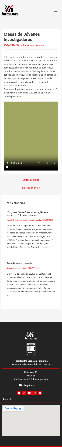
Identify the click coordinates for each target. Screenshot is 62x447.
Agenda (10, 220)
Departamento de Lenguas (30, 45)
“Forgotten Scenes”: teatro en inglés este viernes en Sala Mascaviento (27, 213)
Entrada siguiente (31, 187)
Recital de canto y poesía (19, 263)
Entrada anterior (31, 180)
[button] (56, 11)
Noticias (38, 220)
